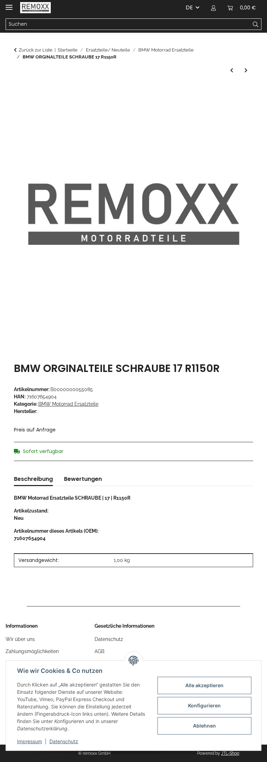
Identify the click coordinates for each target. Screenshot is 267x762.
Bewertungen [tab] (83, 479)
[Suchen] (255, 24)
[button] (213, 8)
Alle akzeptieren (204, 685)
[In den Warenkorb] (19, 90)
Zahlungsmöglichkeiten (32, 651)
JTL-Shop (230, 753)
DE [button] (189, 7)
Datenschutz (63, 741)
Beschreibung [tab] (33, 479)
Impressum (29, 741)
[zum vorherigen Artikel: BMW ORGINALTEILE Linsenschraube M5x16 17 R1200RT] (232, 70)
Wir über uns (20, 639)
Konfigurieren (204, 705)
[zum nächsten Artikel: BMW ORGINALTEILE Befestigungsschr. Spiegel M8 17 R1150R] (246, 70)
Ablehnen (204, 726)
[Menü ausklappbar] (9, 4)
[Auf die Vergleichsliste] (238, 107)
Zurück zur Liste (35, 50)
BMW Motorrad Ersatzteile (68, 404)
